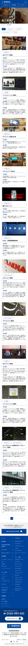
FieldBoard (4, 592)
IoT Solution (17, 586)
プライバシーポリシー (5, 639)
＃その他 (15, 32)
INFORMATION (18, 568)
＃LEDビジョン (11, 29)
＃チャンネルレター (6, 32)
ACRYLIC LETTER (18, 573)
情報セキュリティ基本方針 (21, 639)
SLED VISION (17, 543)
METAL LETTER (18, 564)
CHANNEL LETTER (19, 559)
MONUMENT (17, 584)
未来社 (3, 578)
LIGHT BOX (17, 561)
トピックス (4, 549)
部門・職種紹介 (5, 601)
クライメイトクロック (6, 568)
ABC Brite (17, 575)
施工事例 (14, 5)
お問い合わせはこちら (12, 618)
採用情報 (4, 596)
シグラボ (3, 574)
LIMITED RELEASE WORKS (12, 531)
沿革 (2, 561)
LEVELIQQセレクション (20, 545)
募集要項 (3, 599)
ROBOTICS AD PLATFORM (5, 590)
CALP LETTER (18, 570)
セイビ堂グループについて (7, 559)
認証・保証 (4, 566)
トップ (3, 25)
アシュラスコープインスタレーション (6, 581)
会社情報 (4, 556)
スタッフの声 (4, 603)
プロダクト (5, 5)
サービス (22, 5)
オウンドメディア (6, 553)
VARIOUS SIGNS (18, 582)
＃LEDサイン (19, 29)
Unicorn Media (5, 587)
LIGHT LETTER (18, 566)
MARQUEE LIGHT (18, 577)
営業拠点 (3, 563)
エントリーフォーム (6, 606)
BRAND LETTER (18, 579)
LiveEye (16, 548)
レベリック (4, 576)
